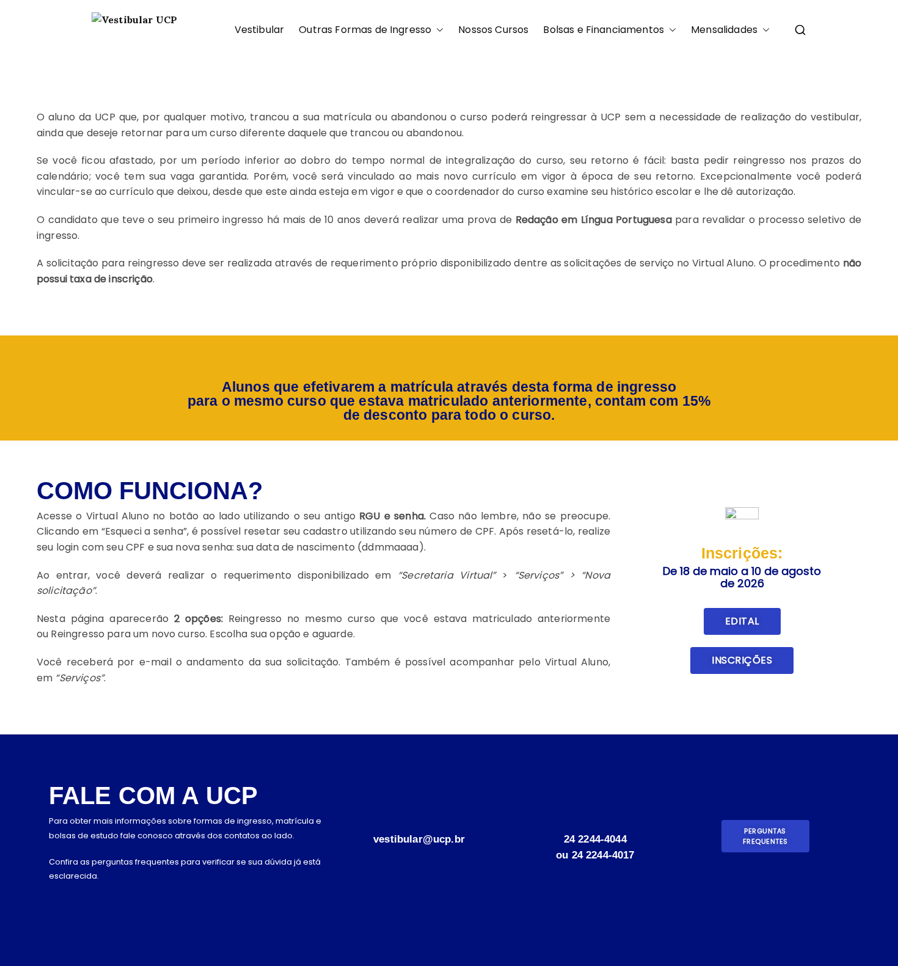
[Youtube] (404, 916)
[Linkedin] (493, 916)
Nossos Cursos (493, 30)
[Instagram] (360, 916)
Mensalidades (724, 30)
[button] (437, 30)
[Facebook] (448, 916)
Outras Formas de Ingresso (365, 30)
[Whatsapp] (537, 916)
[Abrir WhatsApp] (867, 935)
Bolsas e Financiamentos (603, 30)
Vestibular (260, 30)
